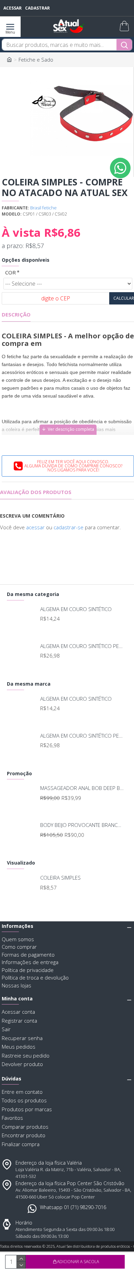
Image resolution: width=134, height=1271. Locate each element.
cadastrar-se (68, 527)
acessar (35, 527)
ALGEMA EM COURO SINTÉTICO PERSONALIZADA (82, 646)
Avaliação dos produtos (35, 492)
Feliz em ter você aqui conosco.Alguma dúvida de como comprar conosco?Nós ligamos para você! (73, 466)
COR (10, 272)
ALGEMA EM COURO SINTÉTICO (76, 609)
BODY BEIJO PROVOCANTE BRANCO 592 (82, 825)
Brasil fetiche (43, 208)
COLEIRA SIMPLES (60, 878)
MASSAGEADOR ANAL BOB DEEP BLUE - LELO (82, 788)
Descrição (16, 314)
